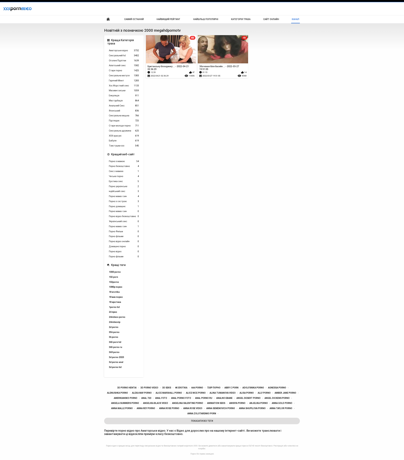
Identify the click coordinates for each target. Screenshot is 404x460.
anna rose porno (169, 408)
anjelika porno (258, 403)
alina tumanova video (223, 393)
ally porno (264, 393)
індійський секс (124, 191)
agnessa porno (277, 387)
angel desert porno (248, 398)
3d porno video (149, 387)
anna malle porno (122, 408)
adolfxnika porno (253, 387)
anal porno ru (203, 398)
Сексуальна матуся (124, 75)
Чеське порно (124, 176)
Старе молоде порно (124, 125)
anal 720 (146, 398)
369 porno (114, 352)
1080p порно (115, 287)
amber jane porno (285, 393)
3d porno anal (116, 362)
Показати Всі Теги (202, 421)
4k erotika (181, 387)
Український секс (124, 221)
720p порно (213, 387)
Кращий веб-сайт (123, 154)
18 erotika (114, 292)
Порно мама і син (124, 196)
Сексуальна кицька (124, 115)
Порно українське (124, 186)
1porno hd (114, 307)
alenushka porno (117, 393)
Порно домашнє (124, 206)
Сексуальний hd (124, 55)
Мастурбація (124, 100)
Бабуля (124, 140)
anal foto (161, 398)
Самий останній (134, 19)
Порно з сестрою (124, 201)
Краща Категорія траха (120, 41)
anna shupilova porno (252, 408)
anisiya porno (237, 403)
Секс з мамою (124, 171)
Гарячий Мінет (124, 80)
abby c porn (231, 387)
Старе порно (124, 70)
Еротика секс (124, 181)
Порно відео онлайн (124, 241)
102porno (114, 282)
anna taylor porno (281, 408)
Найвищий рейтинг (168, 19)
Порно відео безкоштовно (124, 216)
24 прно (113, 312)
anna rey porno (146, 408)
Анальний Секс (124, 105)
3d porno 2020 (116, 357)
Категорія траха (240, 19)
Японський (124, 110)
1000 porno (115, 272)
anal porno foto (181, 398)
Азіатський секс (124, 65)
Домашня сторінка (108, 19)
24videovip (114, 322)
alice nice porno (196, 393)
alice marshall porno (169, 393)
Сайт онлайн (271, 19)
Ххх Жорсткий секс (124, 85)
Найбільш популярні (205, 19)
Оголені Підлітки (124, 60)
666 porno (197, 387)
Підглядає (124, 120)
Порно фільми (124, 236)
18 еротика (115, 302)
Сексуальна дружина (124, 130)
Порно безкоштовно (124, 166)
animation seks (216, 403)
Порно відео (124, 251)
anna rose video (192, 408)
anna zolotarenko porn (201, 413)
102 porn (113, 277)
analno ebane (224, 398)
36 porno (113, 337)
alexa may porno (142, 393)
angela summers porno (125, 403)
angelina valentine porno (187, 403)
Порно (193, 454)
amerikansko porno (125, 398)
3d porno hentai (127, 387)
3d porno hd (115, 367)
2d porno (113, 327)
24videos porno (117, 317)
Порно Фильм (124, 231)
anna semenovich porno (220, 408)
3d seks (166, 387)
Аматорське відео (124, 50)
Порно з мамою (124, 161)
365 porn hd (115, 342)
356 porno (114, 332)
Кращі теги (118, 265)
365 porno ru (115, 347)
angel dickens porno (277, 398)
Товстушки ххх (124, 145)
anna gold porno (282, 403)
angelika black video (155, 403)
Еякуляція (124, 95)
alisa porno (247, 393)
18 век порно (116, 297)
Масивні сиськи (124, 90)
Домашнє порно (124, 246)
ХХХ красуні (124, 135)
